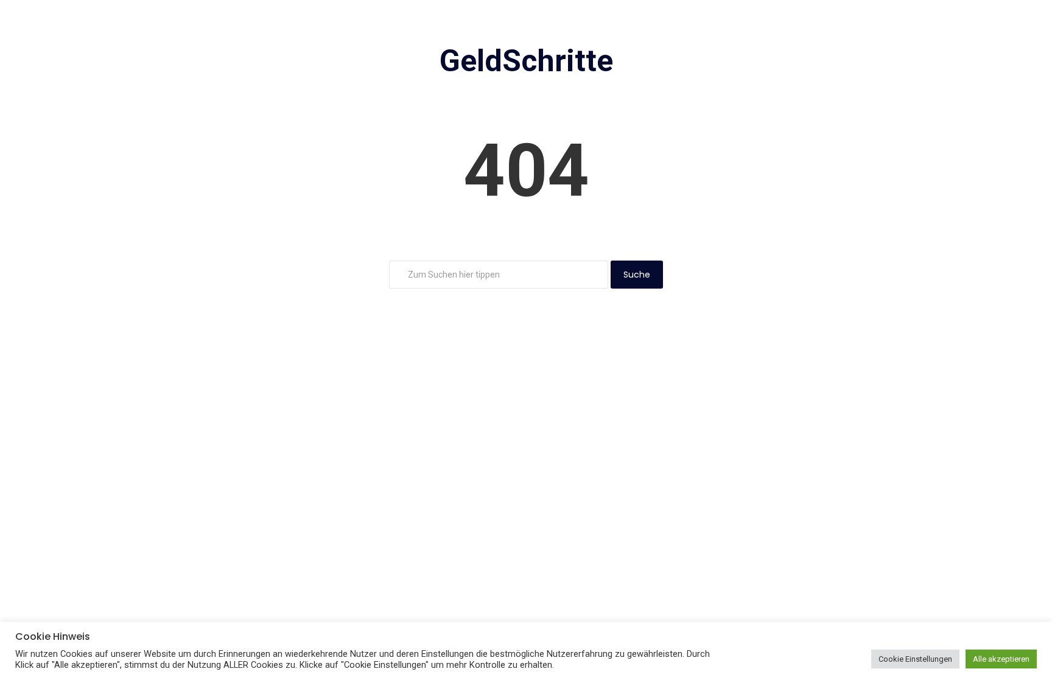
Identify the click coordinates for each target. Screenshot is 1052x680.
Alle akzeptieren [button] (1001, 659)
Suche (636, 274)
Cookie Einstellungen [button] (915, 659)
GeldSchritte (526, 61)
